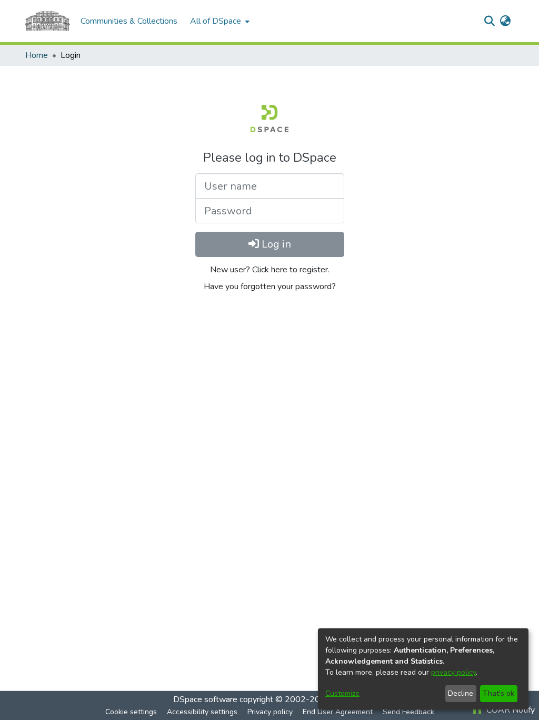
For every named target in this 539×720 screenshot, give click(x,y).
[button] (489, 21)
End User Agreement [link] (338, 712)
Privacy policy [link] (270, 712)
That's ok (498, 693)
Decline (460, 693)
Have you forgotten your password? (270, 286)
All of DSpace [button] (215, 21)
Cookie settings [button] (131, 712)
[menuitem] (218, 21)
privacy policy (453, 672)
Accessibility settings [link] (202, 712)
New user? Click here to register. (270, 269)
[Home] (47, 21)
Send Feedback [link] (408, 712)
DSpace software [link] (205, 699)
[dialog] (423, 668)
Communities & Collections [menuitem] (129, 21)
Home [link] (36, 55)
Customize (342, 693)
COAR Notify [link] (509, 710)
